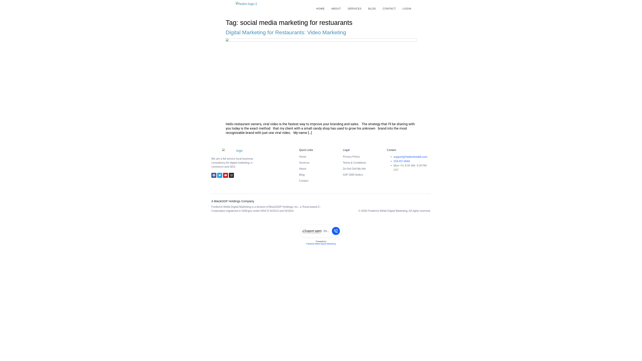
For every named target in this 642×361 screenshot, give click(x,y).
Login (407, 8)
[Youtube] (225, 175)
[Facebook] (213, 175)
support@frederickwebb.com (410, 156)
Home (320, 8)
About (336, 8)
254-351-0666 (402, 161)
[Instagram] (231, 175)
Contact (389, 8)
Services (355, 8)
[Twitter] (219, 175)
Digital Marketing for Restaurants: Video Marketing (286, 32)
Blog (372, 8)
